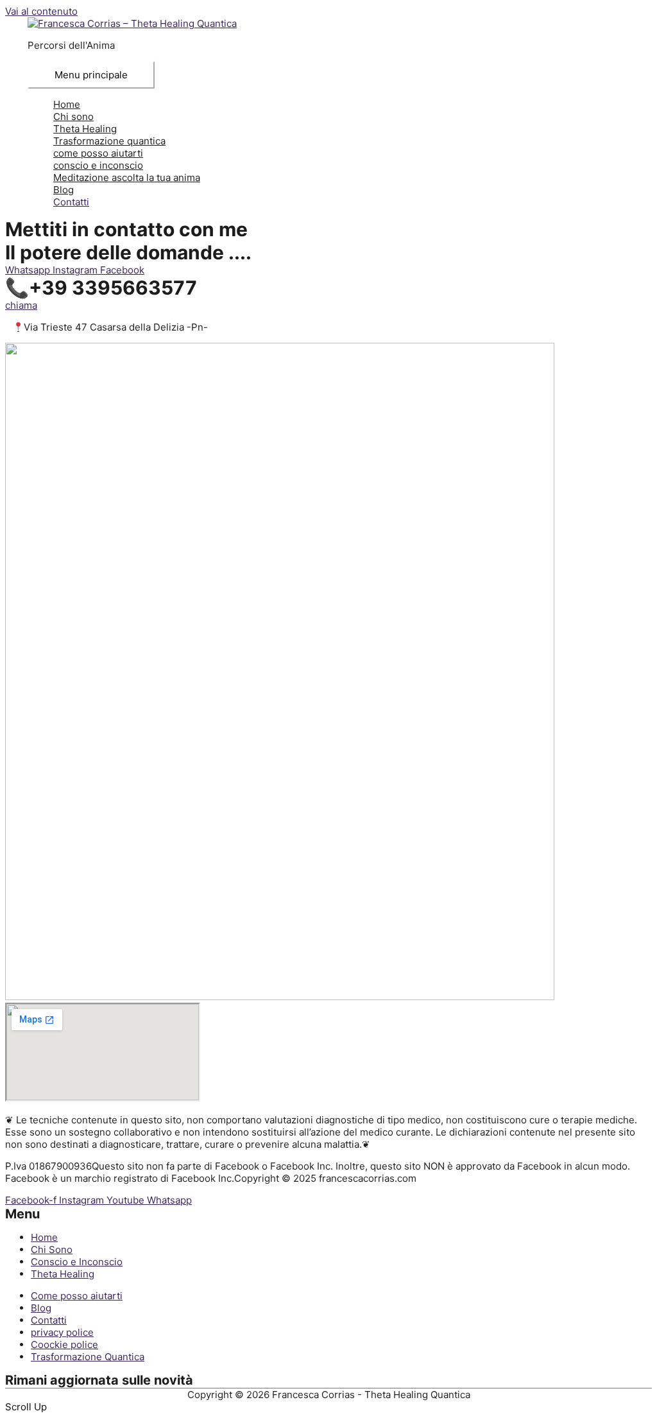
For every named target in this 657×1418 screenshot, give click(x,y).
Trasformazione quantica (109, 141)
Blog (63, 190)
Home (66, 104)
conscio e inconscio (98, 165)
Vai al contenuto (41, 11)
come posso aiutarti (98, 153)
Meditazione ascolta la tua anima (126, 177)
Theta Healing (85, 129)
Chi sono (73, 116)
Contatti (71, 202)
